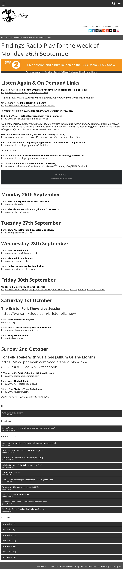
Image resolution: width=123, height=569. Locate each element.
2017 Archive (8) (8, 530)
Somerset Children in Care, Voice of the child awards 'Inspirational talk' (29, 444)
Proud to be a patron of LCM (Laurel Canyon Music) (22, 459)
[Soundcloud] (103, 30)
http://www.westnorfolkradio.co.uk (19, 253)
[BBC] (96, 30)
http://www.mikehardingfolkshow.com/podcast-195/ (28, 105)
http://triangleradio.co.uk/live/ (17, 232)
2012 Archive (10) (9, 557)
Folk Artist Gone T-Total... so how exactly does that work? (24, 503)
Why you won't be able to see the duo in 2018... (20, 488)
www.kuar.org (8, 322)
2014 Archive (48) (9, 546)
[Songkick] (117, 30)
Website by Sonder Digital (111, 567)
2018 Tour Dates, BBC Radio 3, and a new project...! (22, 451)
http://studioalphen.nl (12, 338)
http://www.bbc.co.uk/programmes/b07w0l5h (25, 118)
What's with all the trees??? (12, 414)
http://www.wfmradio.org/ (14, 204)
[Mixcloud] (100, 30)
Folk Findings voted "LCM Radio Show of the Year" (22, 466)
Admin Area (53, 567)
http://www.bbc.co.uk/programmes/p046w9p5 (25, 158)
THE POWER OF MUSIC (11, 473)
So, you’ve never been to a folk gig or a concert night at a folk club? (28, 429)
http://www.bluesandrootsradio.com (20, 330)
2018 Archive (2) (8, 524)
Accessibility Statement (90, 567)
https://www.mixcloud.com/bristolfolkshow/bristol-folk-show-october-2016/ (40, 137)
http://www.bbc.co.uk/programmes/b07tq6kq (25, 92)
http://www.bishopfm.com (15, 212)
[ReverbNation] (114, 30)
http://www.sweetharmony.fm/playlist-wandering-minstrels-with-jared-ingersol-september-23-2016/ (53, 289)
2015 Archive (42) (9, 541)
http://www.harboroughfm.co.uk (18, 269)
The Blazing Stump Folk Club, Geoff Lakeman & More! (23, 510)
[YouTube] (107, 30)
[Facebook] (93, 30)
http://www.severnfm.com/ (15, 391)
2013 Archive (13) (9, 552)
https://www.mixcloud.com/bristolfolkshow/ (38, 313)
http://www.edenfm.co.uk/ (14, 261)
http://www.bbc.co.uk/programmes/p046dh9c (25, 145)
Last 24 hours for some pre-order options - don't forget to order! (27, 481)
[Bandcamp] (110, 30)
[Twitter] (90, 30)
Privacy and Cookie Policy (69, 567)
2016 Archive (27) (9, 535)
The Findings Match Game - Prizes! (15, 495)
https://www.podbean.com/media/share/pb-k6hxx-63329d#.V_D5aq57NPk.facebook (44, 166)
